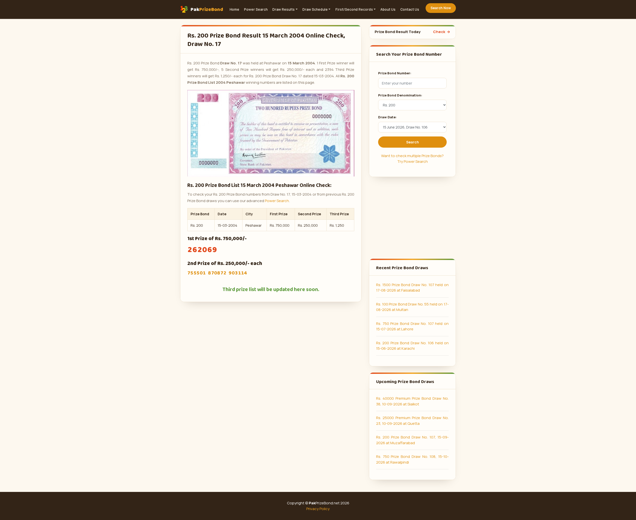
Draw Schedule (315, 9)
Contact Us (409, 9)
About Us (388, 9)
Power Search (256, 9)
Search (412, 142)
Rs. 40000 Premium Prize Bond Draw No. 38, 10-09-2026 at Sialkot (412, 401)
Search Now (441, 8)
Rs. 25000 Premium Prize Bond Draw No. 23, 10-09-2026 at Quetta (412, 420)
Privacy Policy (318, 508)
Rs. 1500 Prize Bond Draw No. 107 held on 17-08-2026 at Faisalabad (412, 287)
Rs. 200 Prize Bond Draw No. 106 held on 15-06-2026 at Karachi (412, 345)
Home (234, 9)
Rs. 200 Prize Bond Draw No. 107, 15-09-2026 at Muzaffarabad (412, 439)
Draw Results (283, 9)
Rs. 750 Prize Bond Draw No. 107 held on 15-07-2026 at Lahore (412, 326)
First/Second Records (354, 9)
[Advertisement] (412, 218)
